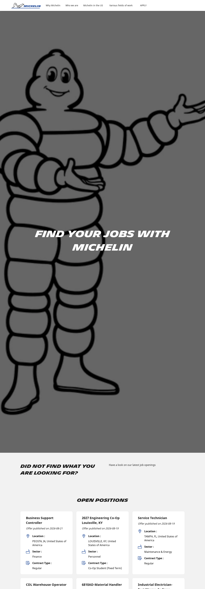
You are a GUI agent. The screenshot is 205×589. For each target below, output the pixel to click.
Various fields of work (120, 5)
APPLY (143, 5)
